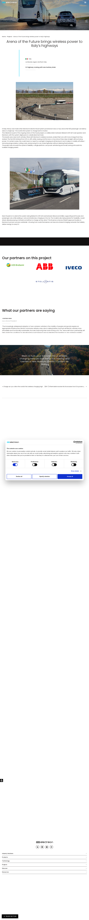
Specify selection (44, 476)
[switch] (34, 464)
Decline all (19, 476)
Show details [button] (75, 471)
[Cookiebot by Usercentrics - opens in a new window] (74, 442)
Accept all (70, 476)
